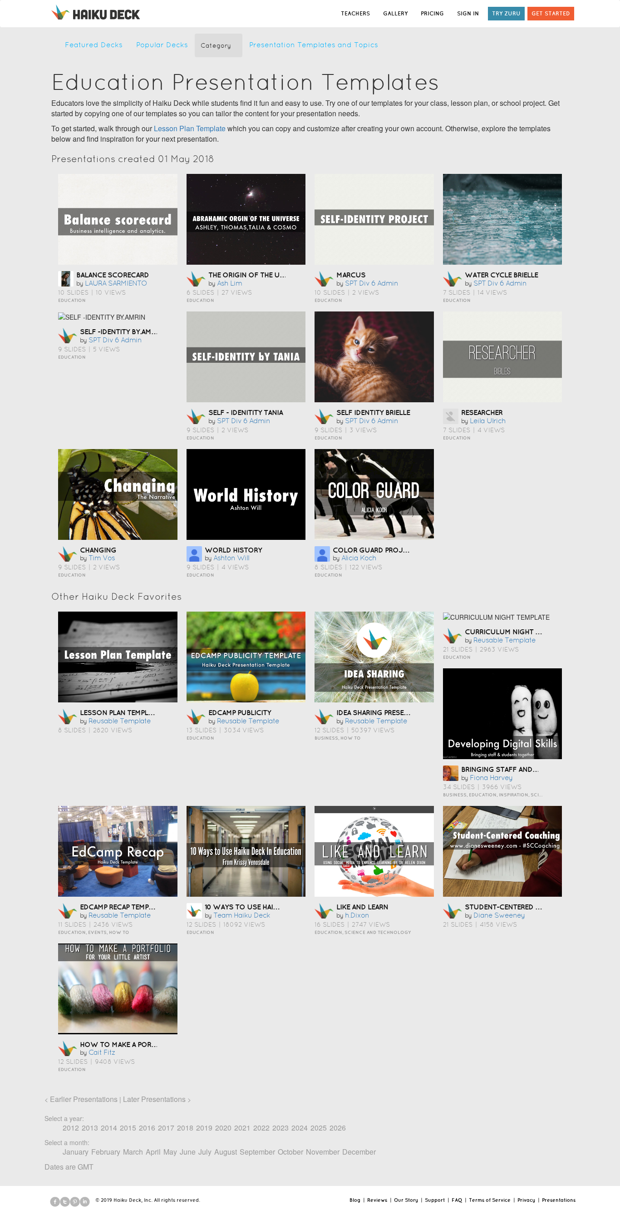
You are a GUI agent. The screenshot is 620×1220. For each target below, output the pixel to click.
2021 (242, 1127)
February (105, 1151)
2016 (147, 1127)
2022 (261, 1127)
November (323, 1151)
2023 (280, 1127)
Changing (98, 550)
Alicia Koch (358, 557)
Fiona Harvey (491, 777)
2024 (299, 1127)
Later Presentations (154, 1099)
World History (233, 550)
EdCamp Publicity (239, 712)
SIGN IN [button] (468, 13)
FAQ (457, 1200)
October (290, 1151)
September (257, 1151)
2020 (223, 1127)
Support (435, 1200)
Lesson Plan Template (190, 128)
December (359, 1151)
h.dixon (357, 915)
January (76, 1151)
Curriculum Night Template (516, 631)
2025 (318, 1127)
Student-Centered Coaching (518, 907)
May (170, 1151)
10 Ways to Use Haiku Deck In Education (279, 907)
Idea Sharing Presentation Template (402, 712)
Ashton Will (231, 557)
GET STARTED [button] (550, 13)
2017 (166, 1127)
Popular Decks (162, 44)
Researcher (481, 412)
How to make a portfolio (128, 1044)
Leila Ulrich (488, 420)
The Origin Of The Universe (257, 275)
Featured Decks (94, 44)
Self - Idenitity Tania (245, 412)
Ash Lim (229, 283)
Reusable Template (120, 720)
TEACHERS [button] (355, 13)
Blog (354, 1200)
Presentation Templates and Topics (313, 44)
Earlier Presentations (84, 1099)
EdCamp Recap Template (122, 907)
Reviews (377, 1200)
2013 (90, 1127)
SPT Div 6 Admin (371, 283)
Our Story (406, 1200)
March (133, 1151)
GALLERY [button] (395, 13)
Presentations (559, 1200)
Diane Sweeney (499, 915)
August (225, 1151)
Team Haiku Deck (241, 915)
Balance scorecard (112, 275)
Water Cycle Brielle (501, 275)
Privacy (526, 1200)
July (205, 1151)
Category (216, 45)
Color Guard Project (374, 550)
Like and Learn (362, 907)
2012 (71, 1127)
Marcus (350, 275)
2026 (338, 1127)
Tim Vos (102, 557)
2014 (109, 1127)
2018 (185, 1127)
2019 (204, 1127)
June (188, 1151)
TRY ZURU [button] (506, 13)
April (153, 1151)
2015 (128, 1127)
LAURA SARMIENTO (116, 283)
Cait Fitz (102, 1052)
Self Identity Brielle (373, 412)
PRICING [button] (432, 13)
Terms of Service (490, 1200)
